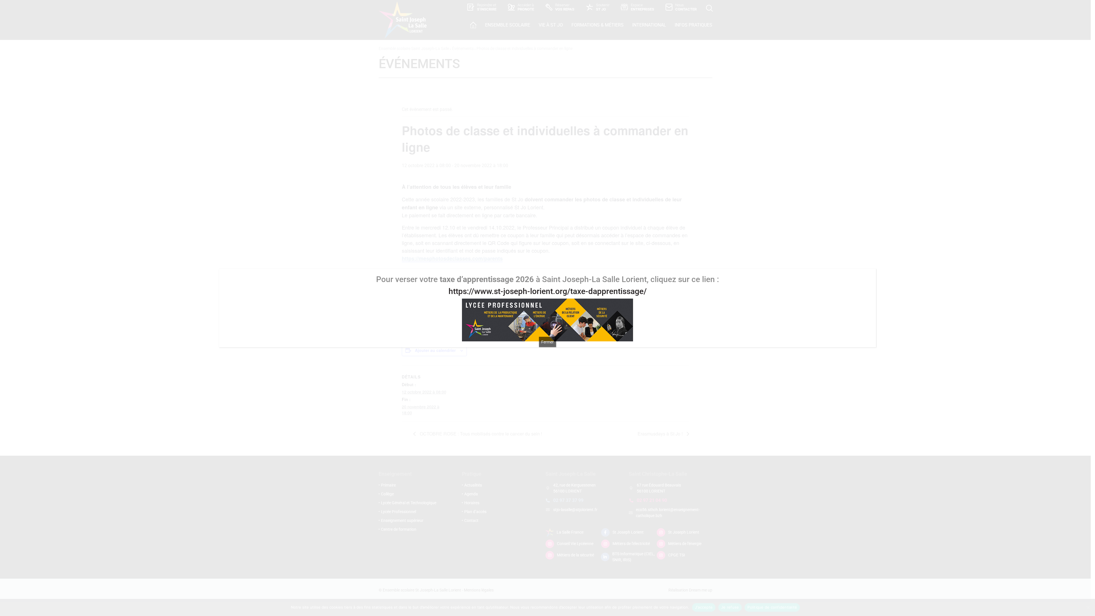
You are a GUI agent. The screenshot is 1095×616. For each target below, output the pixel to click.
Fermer (547, 342)
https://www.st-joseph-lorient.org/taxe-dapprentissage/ (548, 291)
